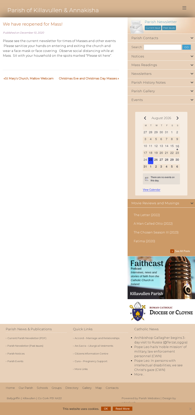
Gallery (87, 387)
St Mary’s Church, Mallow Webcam (29, 78)
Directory (71, 387)
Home (10, 387)
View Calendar (151, 189)
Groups (57, 387)
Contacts (112, 387)
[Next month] (177, 118)
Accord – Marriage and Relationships (97, 338)
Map (98, 387)
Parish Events (15, 361)
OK (106, 408)
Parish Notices (16, 353)
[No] (190, 409)
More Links (81, 369)
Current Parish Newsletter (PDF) (26, 338)
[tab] (161, 38)
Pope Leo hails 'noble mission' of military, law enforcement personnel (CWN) (160, 351)
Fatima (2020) (144, 241)
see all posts (182, 251)
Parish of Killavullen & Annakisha (53, 10)
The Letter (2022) (147, 215)
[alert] (161, 178)
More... (139, 374)
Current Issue (153, 27)
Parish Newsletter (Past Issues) (25, 346)
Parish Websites (149, 398)
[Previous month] (145, 118)
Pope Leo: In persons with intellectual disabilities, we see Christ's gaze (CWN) (158, 365)
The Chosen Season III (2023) (156, 232)
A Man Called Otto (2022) (153, 223)
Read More (122, 408)
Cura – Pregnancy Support (91, 361)
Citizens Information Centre (91, 353)
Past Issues (169, 27)
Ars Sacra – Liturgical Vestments (94, 346)
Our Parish (26, 387)
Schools (42, 387)
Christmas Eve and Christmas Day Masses (88, 78)
